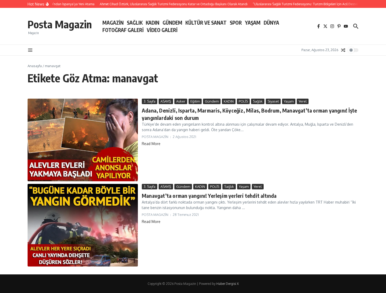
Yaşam (289, 101)
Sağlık (258, 101)
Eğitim (195, 101)
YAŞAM (252, 22)
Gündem (212, 101)
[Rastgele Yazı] (343, 50)
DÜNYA (271, 22)
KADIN (152, 22)
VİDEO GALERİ (162, 30)
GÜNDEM (172, 22)
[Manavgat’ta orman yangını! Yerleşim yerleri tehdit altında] (83, 225)
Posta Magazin (60, 24)
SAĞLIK (135, 22)
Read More (151, 143)
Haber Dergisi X (227, 284)
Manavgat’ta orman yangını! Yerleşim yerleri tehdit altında (209, 195)
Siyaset (273, 101)
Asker (180, 101)
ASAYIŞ (165, 101)
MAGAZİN (113, 22)
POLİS (243, 101)
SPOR (236, 22)
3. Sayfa (149, 101)
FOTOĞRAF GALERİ (123, 30)
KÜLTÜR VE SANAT (206, 22)
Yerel (303, 101)
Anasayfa (35, 66)
